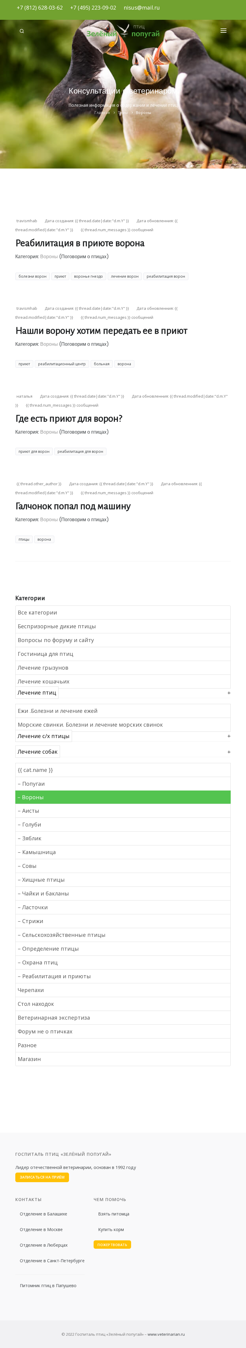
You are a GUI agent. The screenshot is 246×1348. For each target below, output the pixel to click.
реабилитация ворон (166, 276)
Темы (123, 112)
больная (102, 363)
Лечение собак (38, 751)
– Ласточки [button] (33, 907)
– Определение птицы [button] (48, 948)
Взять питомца (113, 1214)
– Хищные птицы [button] (41, 879)
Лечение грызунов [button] (43, 667)
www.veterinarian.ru (166, 1334)
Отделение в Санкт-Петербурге (52, 1260)
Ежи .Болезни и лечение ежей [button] (58, 710)
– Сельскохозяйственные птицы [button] (62, 934)
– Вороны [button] (30, 797)
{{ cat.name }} (35, 769)
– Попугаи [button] (31, 783)
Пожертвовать (112, 1244)
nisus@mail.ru (142, 7)
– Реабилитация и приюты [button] (54, 976)
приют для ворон (34, 451)
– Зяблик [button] (29, 838)
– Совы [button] (27, 865)
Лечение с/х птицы (44, 736)
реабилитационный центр (62, 363)
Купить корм (111, 1229)
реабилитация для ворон (80, 451)
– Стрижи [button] (30, 921)
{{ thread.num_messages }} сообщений (117, 229)
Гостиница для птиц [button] (45, 653)
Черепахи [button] (31, 990)
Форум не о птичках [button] (45, 1031)
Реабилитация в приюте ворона (80, 243)
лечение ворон (125, 276)
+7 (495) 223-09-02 (93, 7)
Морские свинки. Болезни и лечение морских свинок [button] (90, 724)
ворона (124, 363)
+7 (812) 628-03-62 (40, 7)
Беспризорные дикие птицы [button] (57, 626)
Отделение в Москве (41, 1229)
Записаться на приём (42, 1177)
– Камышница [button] (37, 852)
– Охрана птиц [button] (38, 962)
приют (60, 276)
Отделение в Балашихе (43, 1214)
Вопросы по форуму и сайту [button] (56, 640)
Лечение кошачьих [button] (43, 681)
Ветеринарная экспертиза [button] (54, 1017)
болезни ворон (32, 276)
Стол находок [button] (36, 1003)
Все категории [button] (37, 612)
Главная (102, 112)
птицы (24, 539)
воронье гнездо (88, 276)
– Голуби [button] (29, 824)
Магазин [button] (29, 1059)
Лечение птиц (37, 692)
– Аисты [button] (28, 810)
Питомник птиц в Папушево (48, 1285)
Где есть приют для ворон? (68, 419)
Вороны (144, 112)
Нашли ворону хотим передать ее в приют (101, 331)
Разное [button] (27, 1045)
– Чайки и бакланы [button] (43, 893)
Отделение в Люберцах (44, 1245)
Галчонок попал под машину (73, 506)
